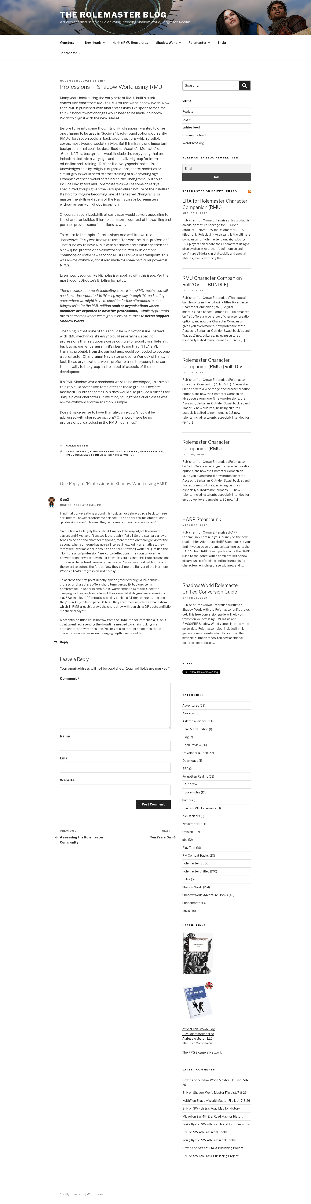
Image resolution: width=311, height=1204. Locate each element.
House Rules (191, 792)
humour (187, 800)
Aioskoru (188, 713)
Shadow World (167, 42)
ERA (185, 768)
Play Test (188, 847)
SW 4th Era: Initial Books (210, 1132)
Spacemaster (192, 903)
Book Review (191, 745)
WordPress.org (193, 143)
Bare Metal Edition (195, 729)
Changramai (77, 451)
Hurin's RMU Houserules (199, 808)
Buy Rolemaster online (198, 1034)
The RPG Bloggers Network (202, 1052)
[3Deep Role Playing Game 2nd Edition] (198, 1019)
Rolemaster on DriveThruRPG (209, 191)
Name (65, 736)
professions (151, 451)
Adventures (190, 705)
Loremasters (102, 451)
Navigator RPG (193, 824)
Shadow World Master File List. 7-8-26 (220, 1092)
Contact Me (68, 53)
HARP (186, 784)
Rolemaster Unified (195, 871)
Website (67, 780)
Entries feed (191, 127)
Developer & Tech (195, 753)
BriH (102, 80)
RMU (69, 454)
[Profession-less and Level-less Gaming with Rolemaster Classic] (198, 973)
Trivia (221, 42)
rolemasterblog (90, 454)
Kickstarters (191, 816)
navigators (127, 451)
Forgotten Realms (195, 776)
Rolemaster (197, 42)
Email (65, 758)
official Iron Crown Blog (198, 1029)
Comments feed (194, 135)
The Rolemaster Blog (113, 14)
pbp (184, 839)
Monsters (66, 42)
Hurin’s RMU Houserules (130, 42)
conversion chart (74, 103)
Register (188, 111)
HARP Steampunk (201, 519)
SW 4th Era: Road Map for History (216, 1108)
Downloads (93, 42)
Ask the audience (194, 721)
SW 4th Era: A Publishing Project (221, 1148)
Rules (186, 879)
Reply (64, 642)
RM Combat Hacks (195, 855)
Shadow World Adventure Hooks (205, 895)
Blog (185, 737)
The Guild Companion (197, 1043)
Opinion (187, 832)
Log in (186, 119)
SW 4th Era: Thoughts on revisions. (225, 1124)
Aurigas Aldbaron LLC (197, 1038)
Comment (69, 679)
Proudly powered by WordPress (81, 1194)
